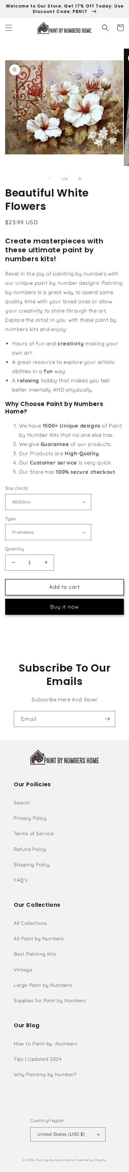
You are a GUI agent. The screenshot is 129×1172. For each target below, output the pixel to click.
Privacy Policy (30, 818)
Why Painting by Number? (45, 1074)
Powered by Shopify (90, 1160)
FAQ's (21, 880)
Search (22, 803)
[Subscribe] (107, 719)
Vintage (23, 970)
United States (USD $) (61, 1134)
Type (10, 518)
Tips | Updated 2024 (37, 1059)
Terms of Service (34, 833)
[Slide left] (49, 178)
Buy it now (64, 606)
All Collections (30, 923)
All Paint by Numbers (39, 938)
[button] (8, 27)
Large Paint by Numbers (43, 985)
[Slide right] (79, 178)
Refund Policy (30, 849)
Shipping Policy (32, 865)
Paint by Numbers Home (55, 1160)
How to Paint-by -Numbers (45, 1044)
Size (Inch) (16, 488)
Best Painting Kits (35, 954)
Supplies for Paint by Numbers (50, 1000)
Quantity (14, 548)
